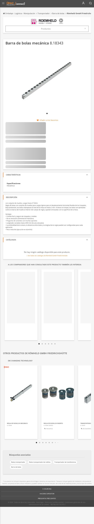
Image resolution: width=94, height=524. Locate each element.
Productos (46, 28)
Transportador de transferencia (65, 462)
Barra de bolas (16, 467)
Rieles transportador (18, 462)
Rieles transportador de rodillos (39, 462)
